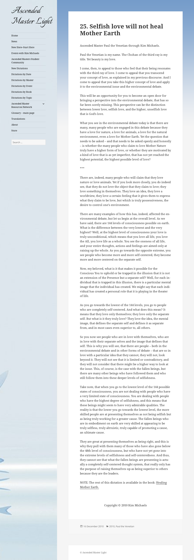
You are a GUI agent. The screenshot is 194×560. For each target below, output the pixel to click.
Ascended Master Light (31, 16)
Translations (18, 118)
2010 (112, 526)
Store (14, 130)
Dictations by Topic (21, 97)
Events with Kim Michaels (25, 53)
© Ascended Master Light (93, 552)
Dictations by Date (21, 74)
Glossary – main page (22, 113)
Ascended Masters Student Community (25, 60)
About (14, 124)
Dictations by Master (22, 80)
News (14, 41)
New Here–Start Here (22, 47)
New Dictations (19, 68)
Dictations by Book (21, 91)
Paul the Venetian (125, 526)
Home (14, 35)
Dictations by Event (21, 86)
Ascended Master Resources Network (21, 105)
